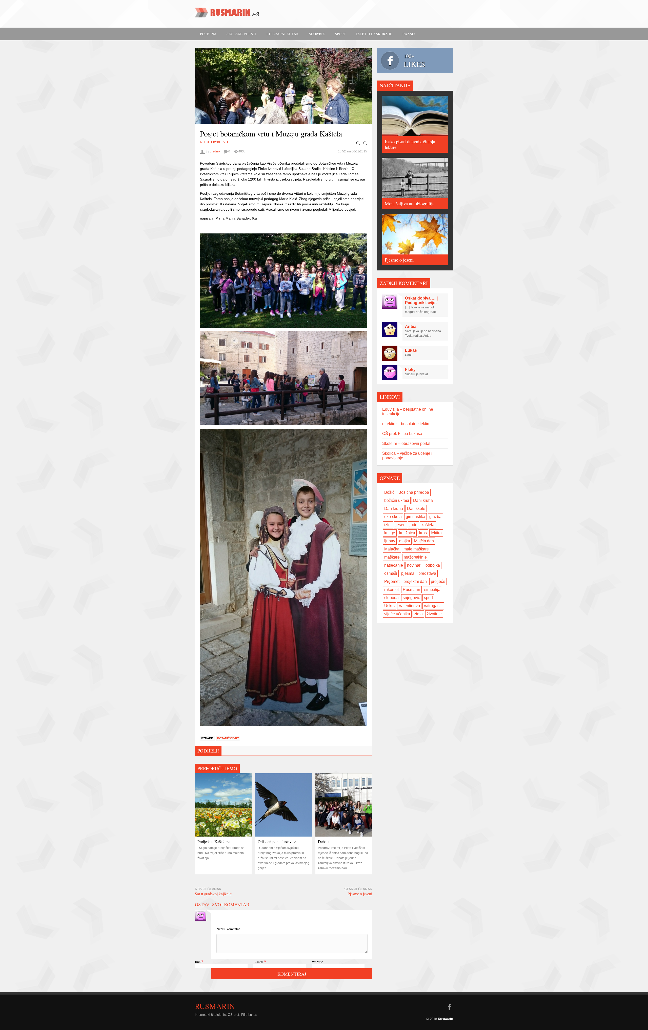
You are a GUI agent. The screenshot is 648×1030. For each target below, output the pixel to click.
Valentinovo (409, 606)
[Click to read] (223, 805)
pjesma (407, 573)
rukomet (391, 589)
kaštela (427, 525)
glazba (435, 516)
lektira (436, 533)
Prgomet (391, 581)
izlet (388, 525)
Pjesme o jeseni (360, 893)
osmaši (390, 573)
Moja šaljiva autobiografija (409, 203)
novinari (414, 565)
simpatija (432, 589)
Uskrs (389, 606)
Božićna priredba (413, 492)
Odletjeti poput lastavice (277, 841)
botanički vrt (228, 738)
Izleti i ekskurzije (374, 33)
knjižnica (407, 533)
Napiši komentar (228, 928)
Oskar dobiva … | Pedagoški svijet (421, 300)
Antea (410, 326)
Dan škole (416, 508)
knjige (389, 533)
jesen (401, 525)
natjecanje (393, 565)
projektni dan (415, 581)
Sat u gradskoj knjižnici (213, 893)
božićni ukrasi (396, 500)
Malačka (391, 549)
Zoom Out (358, 143)
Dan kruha (393, 508)
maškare (392, 557)
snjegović (411, 598)
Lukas (411, 350)
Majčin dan (424, 541)
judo (413, 525)
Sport (340, 33)
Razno (408, 33)
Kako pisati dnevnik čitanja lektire (410, 144)
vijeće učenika (397, 614)
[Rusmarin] (228, 14)
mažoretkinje (415, 557)
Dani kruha (423, 500)
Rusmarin (411, 589)
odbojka (433, 565)
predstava (427, 573)
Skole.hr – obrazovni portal (406, 443)
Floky (410, 369)
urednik (215, 151)
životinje (434, 614)
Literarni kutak (283, 33)
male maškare (416, 549)
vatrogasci (433, 606)
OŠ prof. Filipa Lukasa (402, 433)
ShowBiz (317, 33)
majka (404, 541)
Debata (323, 841)
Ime (197, 961)
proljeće (438, 581)
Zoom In (365, 143)
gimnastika (415, 516)
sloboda (391, 598)
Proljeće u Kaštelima (213, 841)
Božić (389, 492)
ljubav (389, 541)
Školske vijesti (241, 33)
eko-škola (393, 516)
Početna (208, 33)
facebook (449, 1007)
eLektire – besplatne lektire (406, 424)
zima (418, 614)
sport (428, 598)
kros (423, 533)
